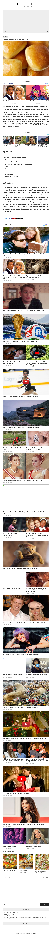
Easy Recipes (5, 36)
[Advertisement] (26, 20)
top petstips (26, 4)
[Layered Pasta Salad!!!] (42, 869)
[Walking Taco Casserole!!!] (10, 868)
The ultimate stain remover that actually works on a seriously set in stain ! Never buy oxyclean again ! (25, 917)
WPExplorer (24, 933)
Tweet (5, 218)
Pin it (15, 218)
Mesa (17, 933)
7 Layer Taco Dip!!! (23, 870)
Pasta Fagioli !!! (7, 918)
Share (10, 218)
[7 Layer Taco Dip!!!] (26, 868)
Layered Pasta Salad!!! (40, 871)
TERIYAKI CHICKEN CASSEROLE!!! (11, 912)
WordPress (34, 933)
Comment (20, 218)
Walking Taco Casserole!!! (9, 870)
